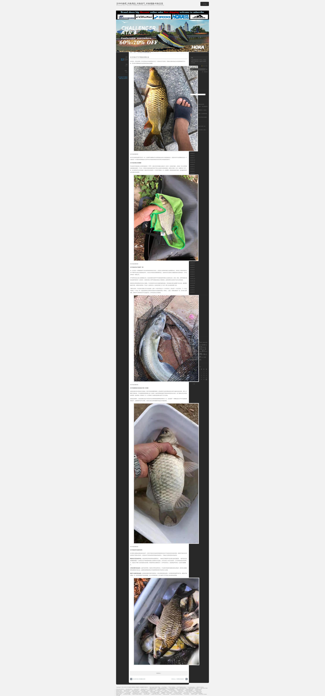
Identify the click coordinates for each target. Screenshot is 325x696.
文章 (192, 82)
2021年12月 (192, 207)
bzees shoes (181, 691)
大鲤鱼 (203, 342)
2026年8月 (192, 137)
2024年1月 (192, 180)
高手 (202, 357)
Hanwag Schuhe (198, 689)
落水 (204, 349)
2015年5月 (192, 267)
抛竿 (200, 344)
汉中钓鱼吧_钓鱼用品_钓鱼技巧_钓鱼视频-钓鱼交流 (139, 3)
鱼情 (205, 357)
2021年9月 (192, 209)
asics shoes (164, 690)
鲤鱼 (192, 359)
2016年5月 (192, 242)
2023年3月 (192, 191)
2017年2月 (192, 222)
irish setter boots (183, 688)
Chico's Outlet (194, 694)
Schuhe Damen (172, 690)
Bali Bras (163, 693)
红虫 (196, 349)
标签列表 (206, 71)
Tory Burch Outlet (126, 694)
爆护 (205, 347)
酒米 (201, 351)
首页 (131, 52)
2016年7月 (192, 238)
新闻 (191, 311)
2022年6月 (192, 198)
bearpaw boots (152, 689)
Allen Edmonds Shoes (163, 688)
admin (126, 65)
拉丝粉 (204, 345)
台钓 (191, 304)
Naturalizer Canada (161, 689)
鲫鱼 (196, 360)
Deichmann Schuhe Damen (176, 694)
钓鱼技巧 (192, 320)
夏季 (201, 342)
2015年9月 (192, 258)
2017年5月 (192, 218)
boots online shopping (155, 692)
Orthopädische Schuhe (137, 693)
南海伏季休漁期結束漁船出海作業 (197, 104)
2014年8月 (192, 287)
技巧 (135, 52)
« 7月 (194, 383)
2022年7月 (192, 195)
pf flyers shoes (119, 693)
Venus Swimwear (170, 689)
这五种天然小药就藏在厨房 (139, 679)
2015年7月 (192, 262)
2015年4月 (192, 269)
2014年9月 (192, 285)
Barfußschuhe (119, 691)
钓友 (191, 354)
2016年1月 (192, 251)
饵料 (191, 331)
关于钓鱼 (205, 4)
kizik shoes (166, 691)
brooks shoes (119, 690)
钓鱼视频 (192, 326)
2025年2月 (192, 155)
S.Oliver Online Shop (135, 691)
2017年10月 (192, 211)
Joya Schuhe (157, 690)
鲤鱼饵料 (192, 333)
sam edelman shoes (173, 688)
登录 (191, 80)
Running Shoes (129, 689)
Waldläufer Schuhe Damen (166, 692)
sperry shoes (150, 690)
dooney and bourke (178, 692)
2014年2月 (192, 292)
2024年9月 (192, 164)
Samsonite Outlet (204, 688)
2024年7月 (192, 166)
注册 (191, 78)
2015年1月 (192, 276)
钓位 (206, 351)
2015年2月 (192, 274)
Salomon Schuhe (200, 687)
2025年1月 (192, 157)
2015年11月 (192, 256)
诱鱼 (193, 351)
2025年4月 (192, 151)
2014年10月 (192, 283)
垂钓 (198, 342)
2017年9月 (192, 213)
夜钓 (191, 306)
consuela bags (127, 693)
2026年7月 (192, 139)
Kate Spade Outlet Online (155, 687)
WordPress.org (193, 86)
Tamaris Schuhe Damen (156, 694)
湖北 (203, 347)
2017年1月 (192, 225)
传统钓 (191, 302)
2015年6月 (192, 265)
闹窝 (196, 357)
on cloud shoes (135, 690)
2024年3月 (192, 175)
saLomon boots (127, 690)
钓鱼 (199, 353)
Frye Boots (164, 687)
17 (191, 377)
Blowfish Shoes (144, 689)
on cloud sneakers (145, 692)
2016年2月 (192, 249)
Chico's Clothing (171, 687)
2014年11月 (192, 280)
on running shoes (191, 687)
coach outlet (142, 690)
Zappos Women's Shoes (193, 688)
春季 (195, 347)
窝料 (194, 349)
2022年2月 (192, 202)
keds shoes (160, 691)
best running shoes (120, 692)
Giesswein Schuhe (120, 689)
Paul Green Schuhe (203, 694)
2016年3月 (192, 247)
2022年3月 (192, 200)
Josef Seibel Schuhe (190, 691)
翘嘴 (199, 349)
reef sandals (128, 692)
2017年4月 (192, 220)
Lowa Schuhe (174, 691)
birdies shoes (153, 691)
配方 (198, 351)
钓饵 (196, 354)
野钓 (203, 351)
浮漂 (200, 347)
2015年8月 (192, 260)
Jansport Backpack (197, 692)
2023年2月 (192, 193)
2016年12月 (192, 227)
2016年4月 (192, 245)
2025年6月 (192, 148)
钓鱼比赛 (192, 324)
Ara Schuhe (186, 694)
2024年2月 (192, 177)
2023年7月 (192, 184)
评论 (192, 84)
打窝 (194, 345)
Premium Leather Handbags (197, 693)
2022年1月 (192, 204)
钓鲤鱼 (191, 357)
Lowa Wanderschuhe (181, 687)
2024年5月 (192, 171)
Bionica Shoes (186, 693)
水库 (197, 347)
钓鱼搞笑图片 (193, 322)
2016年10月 (192, 231)
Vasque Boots (180, 690)
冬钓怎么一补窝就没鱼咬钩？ (178, 679)
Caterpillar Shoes (155, 693)
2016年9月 (192, 233)
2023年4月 (192, 189)
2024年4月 (192, 173)
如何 (206, 342)
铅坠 (194, 357)
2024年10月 (192, 162)
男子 (191, 349)
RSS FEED (205, 65)
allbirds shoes (199, 691)
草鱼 (201, 349)
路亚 (191, 317)
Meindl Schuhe (136, 692)
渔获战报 (192, 313)
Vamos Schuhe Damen (137, 694)
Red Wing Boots (145, 691)
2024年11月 (192, 160)
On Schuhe (169, 693)
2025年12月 (192, 146)
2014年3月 (192, 289)
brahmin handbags (189, 690)
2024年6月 (192, 168)
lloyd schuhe (126, 691)
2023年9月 (192, 182)
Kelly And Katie (166, 694)
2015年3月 (192, 271)
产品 (191, 299)
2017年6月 (192, 216)
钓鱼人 (205, 354)
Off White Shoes (147, 693)
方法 (192, 347)
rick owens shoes (187, 692)
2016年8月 (192, 236)
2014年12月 (192, 278)
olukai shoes (136, 689)
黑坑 (199, 360)
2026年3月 (192, 144)
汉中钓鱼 (118, 695)
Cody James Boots (180, 689)
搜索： (191, 93)
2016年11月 (192, 229)
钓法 (193, 354)
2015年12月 (192, 254)
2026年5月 (192, 142)
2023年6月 (192, 186)
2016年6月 (192, 240)
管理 (191, 315)
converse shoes (197, 690)
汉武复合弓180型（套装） (201, 129)
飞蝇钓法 (192, 329)
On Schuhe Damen (177, 693)
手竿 (191, 345)
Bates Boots (118, 694)
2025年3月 (192, 153)
